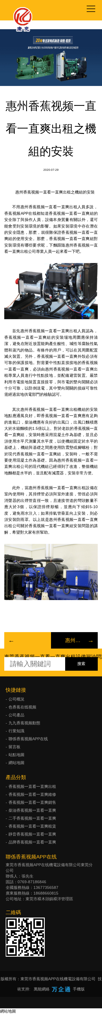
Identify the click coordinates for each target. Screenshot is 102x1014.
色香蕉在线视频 (22, 707)
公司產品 (16, 715)
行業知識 (16, 731)
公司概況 (16, 699)
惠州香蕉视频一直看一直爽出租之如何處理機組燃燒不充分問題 (74, 640)
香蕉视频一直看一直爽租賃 (32, 826)
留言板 (14, 746)
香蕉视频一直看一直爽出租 (32, 786)
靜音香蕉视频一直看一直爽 (32, 834)
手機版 (79, 989)
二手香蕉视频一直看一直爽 (32, 818)
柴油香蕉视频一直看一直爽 (32, 810)
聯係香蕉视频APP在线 (28, 739)
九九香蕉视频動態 (24, 723)
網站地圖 (16, 762)
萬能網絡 (42, 989)
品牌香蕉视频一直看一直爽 (32, 842)
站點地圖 (16, 754)
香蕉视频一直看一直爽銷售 (32, 802)
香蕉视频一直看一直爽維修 (32, 794)
